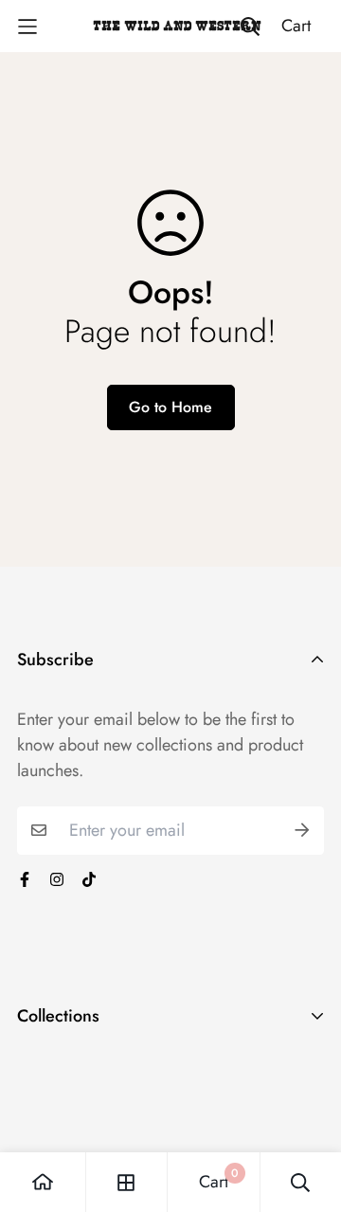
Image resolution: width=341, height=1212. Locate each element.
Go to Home (170, 407)
